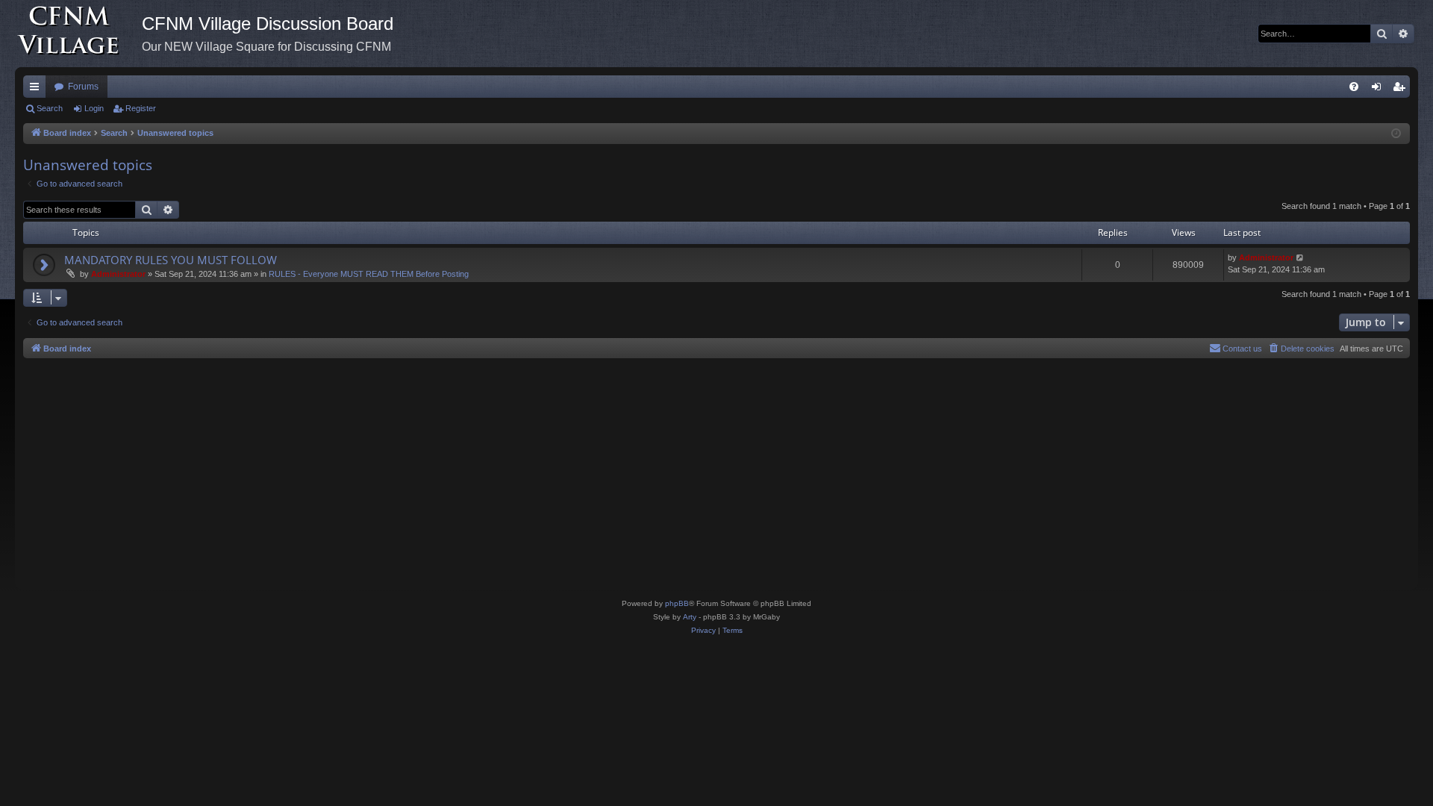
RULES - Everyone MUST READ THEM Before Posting (369, 273)
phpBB (677, 603)
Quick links (37, 89)
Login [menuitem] (1379, 89)
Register (140, 108)
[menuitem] (1354, 86)
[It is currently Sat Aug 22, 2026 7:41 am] (1396, 134)
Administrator (118, 273)
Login (94, 108)
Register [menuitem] (1401, 89)
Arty (689, 617)
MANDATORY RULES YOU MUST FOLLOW (170, 259)
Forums (83, 86)
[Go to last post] (1300, 257)
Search (50, 108)
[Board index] (78, 33)
